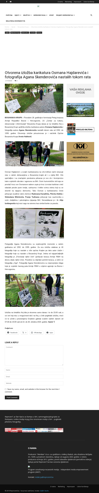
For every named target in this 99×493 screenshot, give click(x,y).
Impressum (77, 2)
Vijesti (17, 15)
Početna (9, 15)
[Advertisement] (49, 52)
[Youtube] (10, 1)
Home (7, 27)
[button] (91, 15)
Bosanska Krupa (23, 27)
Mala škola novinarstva (15, 21)
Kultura (39, 32)
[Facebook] (6, 1)
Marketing (68, 2)
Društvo (26, 15)
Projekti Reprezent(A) (64, 15)
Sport (51, 15)
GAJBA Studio (44, 491)
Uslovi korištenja (89, 2)
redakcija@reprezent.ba (44, 477)
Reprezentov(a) (40, 15)
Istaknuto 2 (25, 32)
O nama (60, 2)
